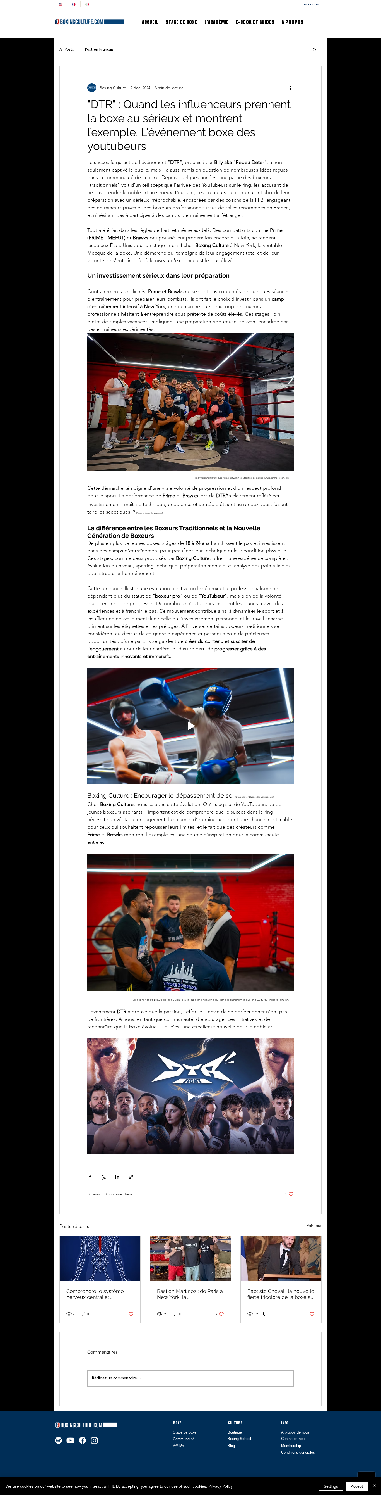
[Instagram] (94, 1440)
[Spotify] (58, 1440)
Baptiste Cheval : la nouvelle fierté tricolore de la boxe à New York (280, 1294)
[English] (60, 4)
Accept (357, 1486)
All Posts (66, 49)
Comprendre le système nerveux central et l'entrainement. (95, 1294)
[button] (314, 49)
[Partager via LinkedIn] (117, 1177)
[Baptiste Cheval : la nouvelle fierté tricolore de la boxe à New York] (281, 1258)
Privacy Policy (220, 1486)
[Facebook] (82, 1440)
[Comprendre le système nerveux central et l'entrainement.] (100, 1258)
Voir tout (314, 1225)
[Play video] (190, 726)
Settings (331, 1486)
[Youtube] (70, 1440)
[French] (73, 4)
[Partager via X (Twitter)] (103, 1177)
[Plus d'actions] (290, 87)
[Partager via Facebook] (90, 1177)
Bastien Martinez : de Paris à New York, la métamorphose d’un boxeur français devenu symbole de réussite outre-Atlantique (190, 1294)
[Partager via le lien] (131, 1177)
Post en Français (99, 49)
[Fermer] (374, 1486)
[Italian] (87, 4)
